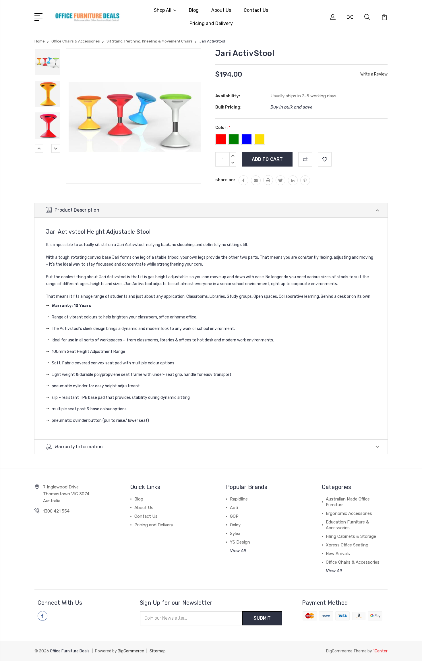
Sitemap (158, 651)
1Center (380, 651)
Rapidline (239, 499)
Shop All (162, 10)
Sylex (235, 533)
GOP (234, 516)
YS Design (240, 542)
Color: (223, 127)
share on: (225, 179)
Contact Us (256, 10)
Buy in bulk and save (291, 107)
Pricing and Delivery (211, 23)
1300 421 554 (56, 511)
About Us (221, 10)
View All (238, 550)
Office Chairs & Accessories (353, 562)
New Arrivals (338, 553)
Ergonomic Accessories (349, 513)
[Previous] (39, 148)
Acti (234, 507)
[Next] (55, 148)
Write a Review (374, 74)
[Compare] (350, 20)
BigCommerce (131, 651)
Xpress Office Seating (347, 545)
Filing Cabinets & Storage (351, 536)
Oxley (235, 524)
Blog (194, 10)
